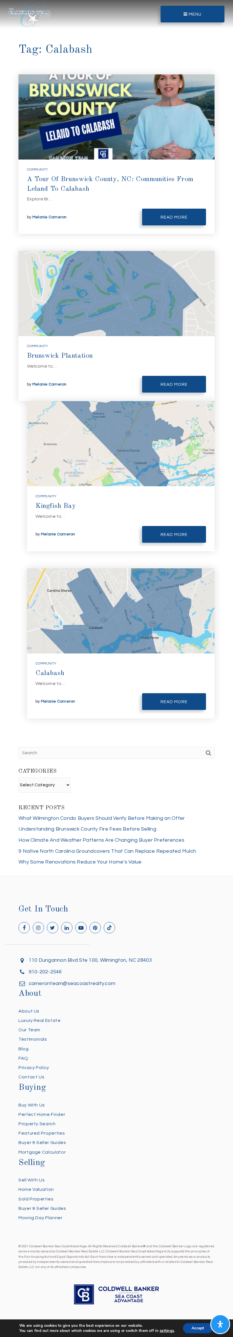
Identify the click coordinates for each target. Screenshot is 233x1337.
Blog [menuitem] (23, 1049)
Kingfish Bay (56, 506)
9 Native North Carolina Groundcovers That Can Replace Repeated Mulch (107, 851)
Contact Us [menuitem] (31, 1077)
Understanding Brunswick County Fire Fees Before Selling (87, 829)
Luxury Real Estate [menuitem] (39, 1020)
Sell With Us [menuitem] (31, 1180)
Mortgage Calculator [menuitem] (42, 1152)
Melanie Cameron (49, 217)
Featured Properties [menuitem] (41, 1133)
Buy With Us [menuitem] (31, 1105)
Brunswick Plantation (60, 356)
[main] (116, 437)
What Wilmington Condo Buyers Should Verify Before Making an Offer (101, 818)
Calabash (50, 673)
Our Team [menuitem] (29, 1030)
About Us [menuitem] (28, 1011)
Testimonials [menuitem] (32, 1039)
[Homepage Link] (30, 13)
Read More (174, 217)
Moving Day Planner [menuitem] (40, 1218)
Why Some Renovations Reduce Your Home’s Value (80, 862)
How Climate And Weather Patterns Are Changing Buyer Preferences (101, 840)
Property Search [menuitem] (37, 1124)
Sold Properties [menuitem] (36, 1199)
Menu (194, 14)
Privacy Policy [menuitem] (33, 1067)
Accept (198, 1328)
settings (167, 1330)
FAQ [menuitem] (23, 1058)
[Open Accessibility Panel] (220, 1324)
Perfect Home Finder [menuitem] (41, 1114)
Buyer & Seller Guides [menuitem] (42, 1142)
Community (37, 169)
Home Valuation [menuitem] (36, 1189)
